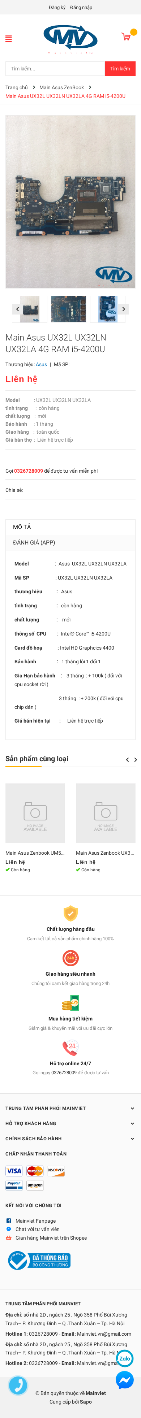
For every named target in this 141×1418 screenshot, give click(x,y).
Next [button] (124, 309)
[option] (31, 311)
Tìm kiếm (120, 68)
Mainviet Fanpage (36, 1221)
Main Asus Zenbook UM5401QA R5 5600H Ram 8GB (64, 853)
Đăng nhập (81, 7)
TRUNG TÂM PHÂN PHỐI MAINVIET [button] (45, 1108)
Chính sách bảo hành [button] (33, 1138)
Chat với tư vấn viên (38, 1229)
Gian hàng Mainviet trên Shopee (51, 1238)
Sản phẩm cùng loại (36, 758)
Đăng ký (57, 7)
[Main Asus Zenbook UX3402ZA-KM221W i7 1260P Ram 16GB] (106, 813)
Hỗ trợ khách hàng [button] (30, 1123)
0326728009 (28, 471)
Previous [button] (17, 309)
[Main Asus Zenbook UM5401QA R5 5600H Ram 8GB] (35, 813)
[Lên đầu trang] (128, 1405)
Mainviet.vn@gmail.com (104, 1334)
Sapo (86, 1402)
